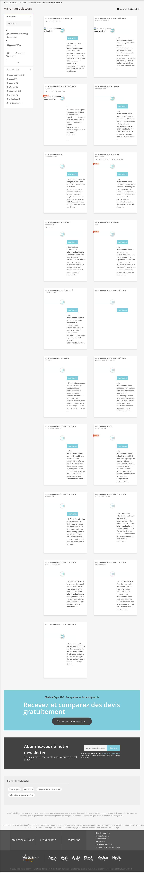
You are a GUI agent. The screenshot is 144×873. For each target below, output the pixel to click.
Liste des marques (102, 833)
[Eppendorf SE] (126, 506)
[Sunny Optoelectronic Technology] (76, 438)
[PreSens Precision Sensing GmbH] (126, 234)
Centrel (12, 37)
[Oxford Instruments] (76, 167)
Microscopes (14, 789)
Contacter (72, 38)
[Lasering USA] (126, 370)
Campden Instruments (18, 34)
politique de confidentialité (111, 754)
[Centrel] (76, 637)
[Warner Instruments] (76, 302)
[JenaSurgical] (126, 31)
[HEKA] (126, 99)
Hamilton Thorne (16, 53)
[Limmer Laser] (126, 302)
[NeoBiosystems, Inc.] (126, 438)
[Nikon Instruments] (76, 31)
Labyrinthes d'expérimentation (21, 795)
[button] (18, 17)
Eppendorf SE (14, 45)
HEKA (11, 56)
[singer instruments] (76, 99)
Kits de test (28, 789)
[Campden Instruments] (76, 506)
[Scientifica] (126, 167)
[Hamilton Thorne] (76, 234)
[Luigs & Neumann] (76, 370)
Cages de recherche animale (49, 789)
